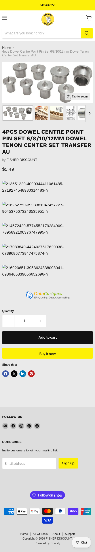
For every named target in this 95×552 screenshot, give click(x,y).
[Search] (87, 33)
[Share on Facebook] (5, 373)
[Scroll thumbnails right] (88, 113)
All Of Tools (40, 534)
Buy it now (47, 354)
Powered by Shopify (47, 543)
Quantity (8, 311)
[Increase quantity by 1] (40, 321)
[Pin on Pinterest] (31, 373)
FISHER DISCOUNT (22, 160)
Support (70, 534)
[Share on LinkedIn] (22, 373)
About (56, 534)
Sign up (68, 463)
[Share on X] (14, 373)
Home (6, 48)
